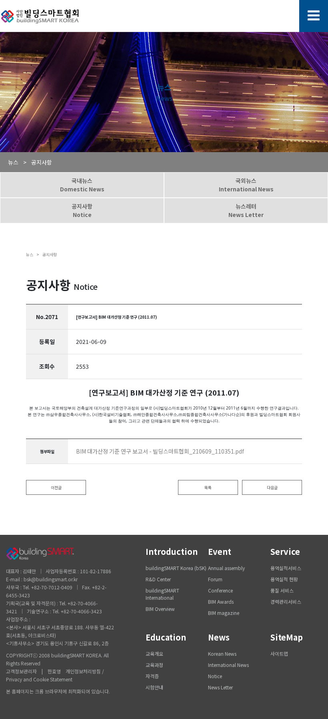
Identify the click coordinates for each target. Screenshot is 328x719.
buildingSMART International (162, 594)
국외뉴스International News (246, 185)
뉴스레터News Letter (246, 210)
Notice (215, 676)
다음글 (272, 487)
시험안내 (154, 687)
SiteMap (286, 637)
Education (166, 637)
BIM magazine (223, 612)
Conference (220, 590)
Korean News (222, 653)
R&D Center (158, 579)
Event (219, 551)
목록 (208, 487)
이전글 (56, 487)
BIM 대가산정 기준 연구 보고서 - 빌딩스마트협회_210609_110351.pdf (160, 451)
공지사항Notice (82, 210)
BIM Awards (221, 601)
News (219, 637)
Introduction (172, 551)
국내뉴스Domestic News (82, 185)
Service (285, 551)
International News (228, 664)
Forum (215, 579)
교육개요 (154, 653)
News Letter (220, 687)
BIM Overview (160, 608)
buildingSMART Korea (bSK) (176, 567)
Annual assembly (226, 567)
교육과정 (154, 664)
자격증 (152, 676)
